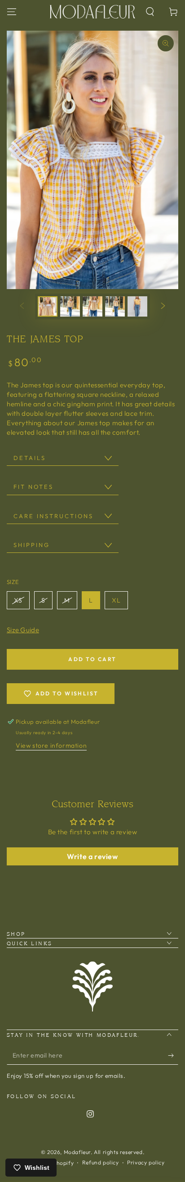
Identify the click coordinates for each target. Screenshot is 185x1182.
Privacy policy (145, 1162)
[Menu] (11, 11)
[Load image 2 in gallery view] (70, 306)
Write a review (92, 856)
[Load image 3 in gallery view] (92, 306)
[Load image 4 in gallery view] (115, 306)
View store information (51, 745)
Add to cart (92, 659)
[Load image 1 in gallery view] (47, 306)
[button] (150, 11)
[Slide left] (22, 306)
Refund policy (100, 1162)
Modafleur (77, 1152)
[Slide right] (163, 306)
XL (116, 600)
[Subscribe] (173, 1056)
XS (18, 600)
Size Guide (23, 629)
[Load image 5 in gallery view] (137, 306)
